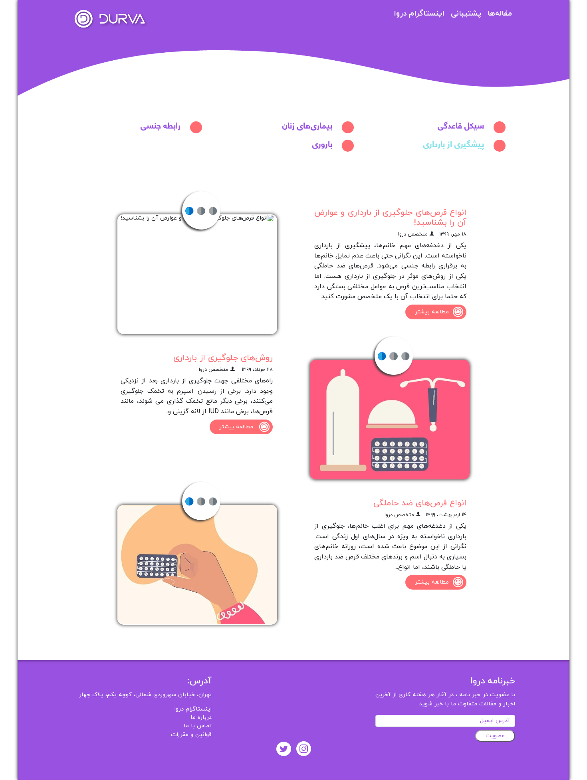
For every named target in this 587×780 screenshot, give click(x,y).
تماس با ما (198, 726)
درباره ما (201, 717)
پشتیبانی (466, 13)
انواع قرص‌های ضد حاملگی (419, 503)
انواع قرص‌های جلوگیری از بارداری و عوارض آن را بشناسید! (390, 217)
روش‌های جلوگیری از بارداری (223, 358)
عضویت (495, 736)
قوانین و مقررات (191, 735)
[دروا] (110, 18)
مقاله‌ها (500, 13)
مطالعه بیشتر (432, 312)
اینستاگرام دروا (419, 13)
